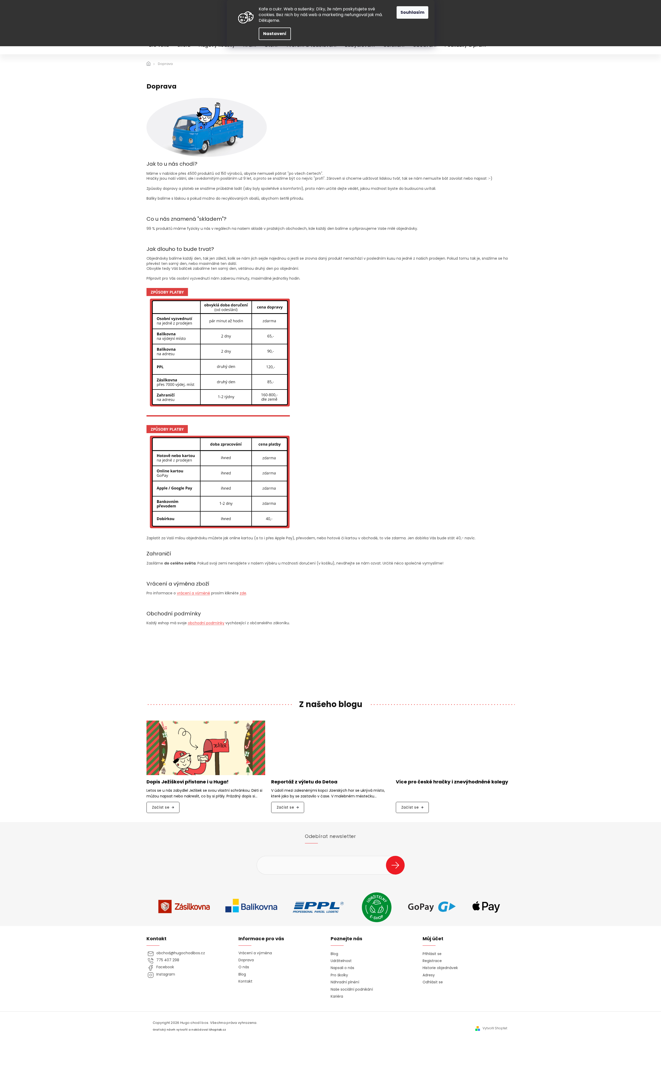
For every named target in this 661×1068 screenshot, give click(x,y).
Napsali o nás (342, 967)
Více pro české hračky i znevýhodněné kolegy (452, 782)
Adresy (429, 975)
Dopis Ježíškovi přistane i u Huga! (187, 782)
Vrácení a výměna (255, 953)
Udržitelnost (341, 960)
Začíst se (161, 807)
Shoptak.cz (217, 1030)
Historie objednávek (440, 967)
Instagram (165, 974)
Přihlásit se (397, 865)
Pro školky (339, 975)
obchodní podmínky (206, 623)
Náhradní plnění (345, 982)
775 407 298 (167, 960)
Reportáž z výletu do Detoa (304, 782)
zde (243, 593)
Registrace (432, 960)
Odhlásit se (433, 982)
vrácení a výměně (193, 593)
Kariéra (337, 996)
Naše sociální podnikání (352, 989)
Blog (242, 974)
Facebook (165, 967)
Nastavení (274, 34)
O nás (243, 967)
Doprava (246, 960)
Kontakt (245, 981)
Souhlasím (412, 12)
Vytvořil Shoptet (495, 1028)
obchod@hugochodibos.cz (180, 953)
